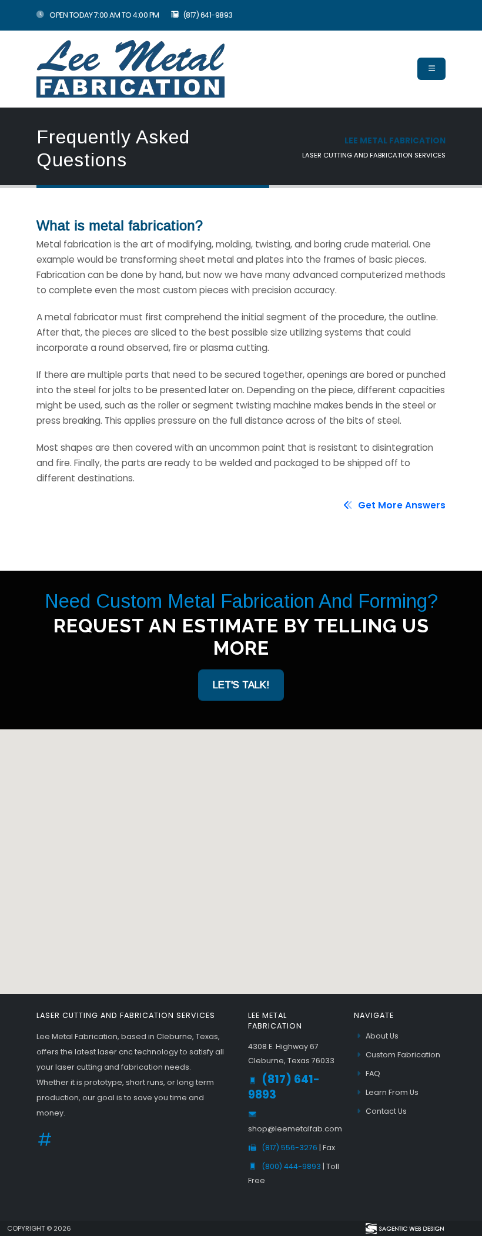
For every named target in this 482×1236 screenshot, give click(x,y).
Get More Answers (401, 505)
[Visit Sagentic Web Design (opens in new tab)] (404, 1228)
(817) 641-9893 (208, 15)
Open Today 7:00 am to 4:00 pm (103, 15)
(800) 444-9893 (292, 1166)
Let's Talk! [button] (241, 685)
